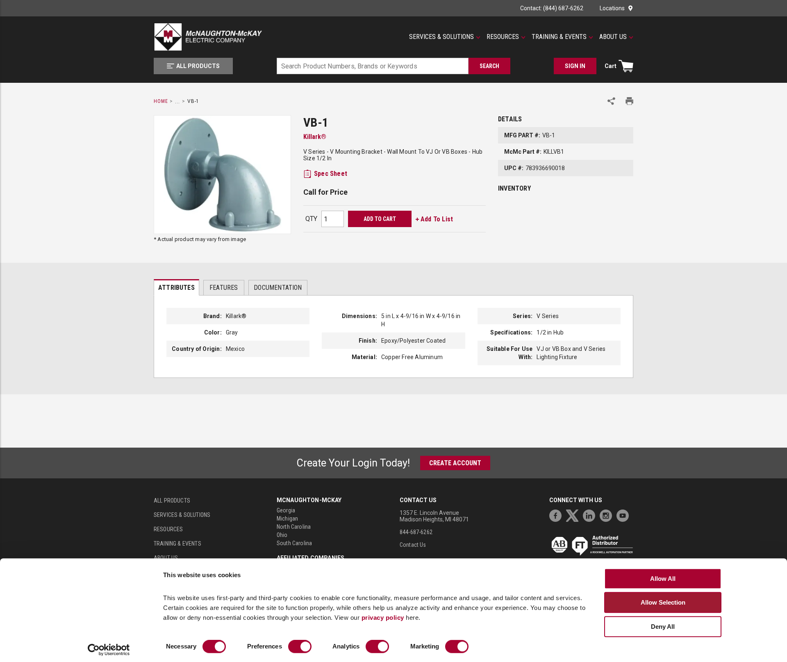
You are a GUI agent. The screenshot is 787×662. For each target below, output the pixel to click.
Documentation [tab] (278, 287)
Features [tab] (223, 287)
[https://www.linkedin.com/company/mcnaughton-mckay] (591, 514)
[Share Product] (611, 101)
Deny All (663, 626)
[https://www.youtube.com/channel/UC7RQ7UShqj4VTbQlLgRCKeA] (624, 514)
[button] (444, 37)
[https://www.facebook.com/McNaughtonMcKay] (557, 514)
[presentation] (176, 287)
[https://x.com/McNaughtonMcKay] (574, 514)
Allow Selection (663, 602)
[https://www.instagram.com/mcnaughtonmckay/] (608, 514)
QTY (311, 219)
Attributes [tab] (176, 287)
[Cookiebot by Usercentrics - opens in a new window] (109, 650)
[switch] (300, 646)
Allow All (663, 578)
